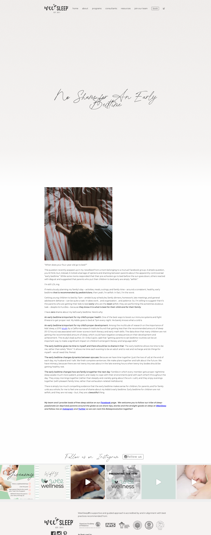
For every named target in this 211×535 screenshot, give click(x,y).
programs (96, 8)
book (155, 8)
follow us (135, 456)
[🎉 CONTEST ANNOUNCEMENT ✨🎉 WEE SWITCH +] (17, 482)
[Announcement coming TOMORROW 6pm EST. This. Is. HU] (194, 482)
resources (126, 8)
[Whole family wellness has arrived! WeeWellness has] (159, 482)
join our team (141, 8)
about (85, 8)
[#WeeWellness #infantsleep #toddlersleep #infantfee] (52, 482)
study (65, 328)
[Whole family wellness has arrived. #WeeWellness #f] (123, 482)
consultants (111, 8)
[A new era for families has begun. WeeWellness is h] (88, 482)
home (75, 8)
